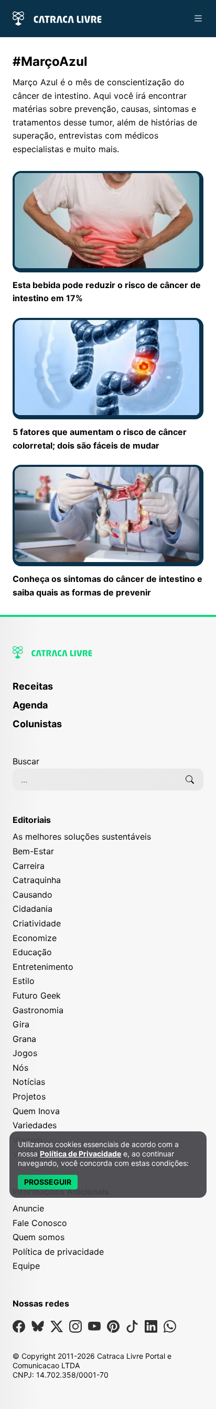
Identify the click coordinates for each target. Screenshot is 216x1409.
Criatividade (37, 923)
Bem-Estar (33, 851)
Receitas (33, 686)
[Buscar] (189, 780)
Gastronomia (38, 1010)
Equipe (26, 1266)
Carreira (29, 866)
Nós (20, 1067)
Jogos (25, 1053)
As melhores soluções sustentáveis (82, 836)
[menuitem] (108, 691)
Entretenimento (43, 966)
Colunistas (37, 723)
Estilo (24, 981)
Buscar (26, 761)
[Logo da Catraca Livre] (57, 17)
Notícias (29, 1081)
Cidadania (32, 908)
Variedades (35, 1125)
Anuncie (28, 1208)
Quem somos (38, 1237)
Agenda (30, 705)
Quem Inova (36, 1111)
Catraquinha (37, 880)
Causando (32, 894)
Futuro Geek (37, 995)
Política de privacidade (58, 1251)
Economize (35, 938)
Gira (21, 1024)
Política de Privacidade (80, 1153)
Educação (32, 952)
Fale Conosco (40, 1223)
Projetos (29, 1096)
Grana (24, 1039)
